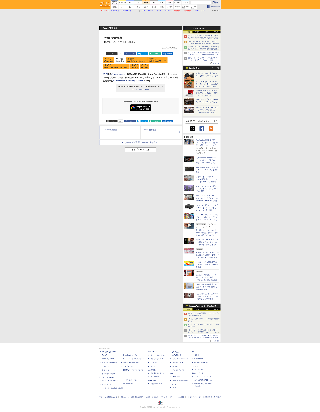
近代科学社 (152, 381)
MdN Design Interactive (180, 381)
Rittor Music (152, 352)
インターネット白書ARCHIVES (112, 388)
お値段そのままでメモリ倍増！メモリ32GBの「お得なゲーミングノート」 (207, 92)
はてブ (144, 53)
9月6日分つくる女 (134, 66)
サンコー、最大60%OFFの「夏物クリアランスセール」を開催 (207, 264)
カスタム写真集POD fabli (203, 380)
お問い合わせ (124, 397)
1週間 (206, 32)
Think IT (104, 355)
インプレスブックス (130, 380)
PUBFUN (195, 366)
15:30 (105, 74)
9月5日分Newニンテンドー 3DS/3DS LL (116, 66)
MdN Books (176, 377)
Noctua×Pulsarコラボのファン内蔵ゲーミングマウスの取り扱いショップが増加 (207, 296)
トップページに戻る (141, 149)
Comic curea (198, 359)
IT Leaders (105, 366)
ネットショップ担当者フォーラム (134, 359)
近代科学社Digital (156, 384)
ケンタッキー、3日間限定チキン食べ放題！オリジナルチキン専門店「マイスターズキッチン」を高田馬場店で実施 (203, 332)
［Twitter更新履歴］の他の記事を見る (141, 142)
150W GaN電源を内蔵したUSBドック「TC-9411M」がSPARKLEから (207, 286)
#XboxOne (118, 81)
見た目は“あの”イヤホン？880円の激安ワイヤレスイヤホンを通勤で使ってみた (207, 232)
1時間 (188, 32)
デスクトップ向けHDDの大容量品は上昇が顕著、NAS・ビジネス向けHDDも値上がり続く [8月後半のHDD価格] (204, 38)
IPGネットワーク (197, 373)
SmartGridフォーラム (130, 355)
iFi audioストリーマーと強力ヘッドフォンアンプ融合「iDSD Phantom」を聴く (207, 110)
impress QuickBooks (201, 362)
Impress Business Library (131, 362)
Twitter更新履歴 (110, 130)
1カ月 (216, 32)
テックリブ (174, 384)
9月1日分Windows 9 (108, 60)
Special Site (194, 68)
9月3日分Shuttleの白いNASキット (136, 60)
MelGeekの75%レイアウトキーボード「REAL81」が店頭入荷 (207, 169)
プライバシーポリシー (168, 397)
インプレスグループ (193, 397)
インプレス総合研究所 (109, 362)
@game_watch (118, 74)
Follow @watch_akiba (140, 89)
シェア (132, 53)
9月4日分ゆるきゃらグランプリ (158, 60)
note (156, 53)
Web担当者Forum (108, 359)
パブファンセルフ (200, 369)
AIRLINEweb (176, 355)
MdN (171, 374)
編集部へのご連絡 (152, 397)
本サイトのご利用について (108, 397)
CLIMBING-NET (156, 377)
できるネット (106, 384)
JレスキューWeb (178, 366)
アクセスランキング (197, 28)
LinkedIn (169, 53)
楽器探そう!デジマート (158, 359)
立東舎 (153, 366)
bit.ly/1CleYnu (137, 81)
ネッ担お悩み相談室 (108, 374)
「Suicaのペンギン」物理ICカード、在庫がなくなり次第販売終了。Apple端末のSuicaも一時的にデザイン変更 (204, 338)
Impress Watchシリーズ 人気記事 (202, 306)
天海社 (196, 355)
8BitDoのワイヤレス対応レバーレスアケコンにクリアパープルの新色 (207, 188)
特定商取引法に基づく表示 (212, 397)
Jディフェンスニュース (180, 359)
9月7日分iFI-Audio (144, 66)
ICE (193, 352)
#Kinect (126, 81)
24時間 (197, 32)
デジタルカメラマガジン (110, 381)
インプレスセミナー (130, 366)
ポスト (114, 53)
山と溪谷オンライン (157, 373)
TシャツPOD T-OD (157, 362)
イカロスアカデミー (179, 370)
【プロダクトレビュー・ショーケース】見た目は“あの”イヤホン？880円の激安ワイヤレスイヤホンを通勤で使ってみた (204, 55)
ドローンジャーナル (108, 370)
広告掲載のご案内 (137, 397)
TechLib (175, 387)
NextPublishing (128, 384)
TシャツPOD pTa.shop (202, 376)
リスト (121, 53)
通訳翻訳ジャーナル (179, 362)
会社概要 (181, 397)
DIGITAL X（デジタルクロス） (133, 370)
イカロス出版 (174, 352)
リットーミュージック (158, 355)
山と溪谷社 (152, 370)
